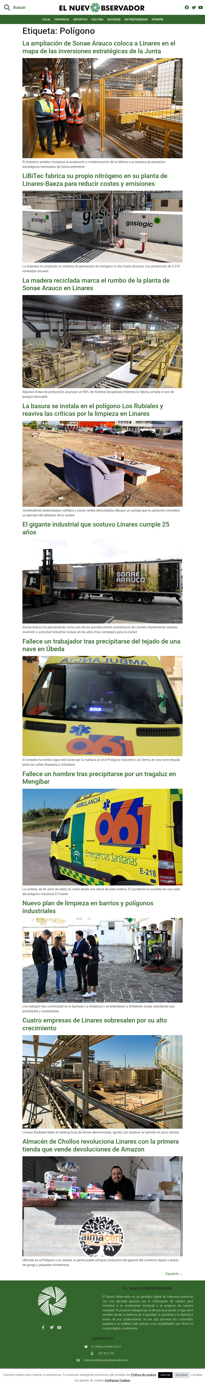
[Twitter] (194, 7)
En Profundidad (136, 19)
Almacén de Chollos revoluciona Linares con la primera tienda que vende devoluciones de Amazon (100, 1145)
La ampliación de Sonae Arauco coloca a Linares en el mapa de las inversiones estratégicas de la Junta (98, 47)
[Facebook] (187, 7)
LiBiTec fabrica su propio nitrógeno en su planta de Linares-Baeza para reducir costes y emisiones (94, 179)
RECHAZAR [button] (181, 1375)
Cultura (97, 19)
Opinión (157, 19)
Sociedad (114, 19)
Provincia (62, 19)
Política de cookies (143, 1375)
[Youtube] (201, 7)
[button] (20, 7)
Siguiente (174, 1274)
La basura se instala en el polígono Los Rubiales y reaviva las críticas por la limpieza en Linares (92, 409)
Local (46, 19)
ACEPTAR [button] (165, 1375)
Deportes (80, 19)
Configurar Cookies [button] (117, 1380)
